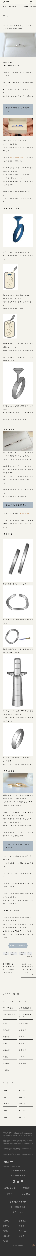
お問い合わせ (9, 1188)
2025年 (22, 1090)
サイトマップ (18, 1212)
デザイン (6, 1023)
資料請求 (26, 1188)
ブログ (9, 1194)
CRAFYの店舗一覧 (18, 945)
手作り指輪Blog (12, 6)
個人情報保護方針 (18, 1207)
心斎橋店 (22, 1050)
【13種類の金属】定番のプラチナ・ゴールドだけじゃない (8, 968)
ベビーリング (8, 1001)
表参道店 (29, 953)
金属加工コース (26, 513)
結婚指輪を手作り (18, 1170)
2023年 (22, 1097)
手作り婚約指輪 (22, 953)
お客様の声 (7, 1070)
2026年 (6, 1090)
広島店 (21, 1057)
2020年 (6, 1110)
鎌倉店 (21, 1037)
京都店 (5, 1057)
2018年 (6, 1117)
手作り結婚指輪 (13, 953)
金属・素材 (23, 1023)
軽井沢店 (22, 1043)
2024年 (6, 1097)
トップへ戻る (33, 1245)
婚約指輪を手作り (18, 1175)
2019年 (22, 1110)
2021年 (22, 1104)
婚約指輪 (6, 1063)
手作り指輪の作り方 (18, 1202)
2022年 (6, 1104)
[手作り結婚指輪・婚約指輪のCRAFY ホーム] (3, 6)
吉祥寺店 (6, 1037)
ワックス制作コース (17, 157)
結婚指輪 (22, 1063)
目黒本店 (6, 1030)
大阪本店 (6, 1050)
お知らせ (22, 1001)
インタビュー (26, 1194)
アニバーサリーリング (25, 1016)
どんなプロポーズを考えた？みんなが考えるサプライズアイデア (27, 969)
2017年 (22, 1117)
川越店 (5, 1043)
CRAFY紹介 (5, 953)
